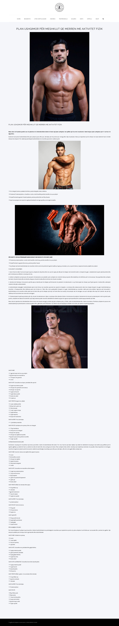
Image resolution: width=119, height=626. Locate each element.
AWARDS (52, 19)
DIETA (81, 19)
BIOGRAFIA (27, 19)
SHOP (97, 19)
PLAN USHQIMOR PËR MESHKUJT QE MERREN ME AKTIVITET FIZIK (35, 125)
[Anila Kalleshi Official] (59, 7)
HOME (18, 19)
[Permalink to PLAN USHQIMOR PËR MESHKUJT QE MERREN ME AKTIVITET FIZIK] (59, 121)
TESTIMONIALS (63, 19)
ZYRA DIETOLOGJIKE (40, 19)
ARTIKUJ (89, 19)
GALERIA (73, 19)
